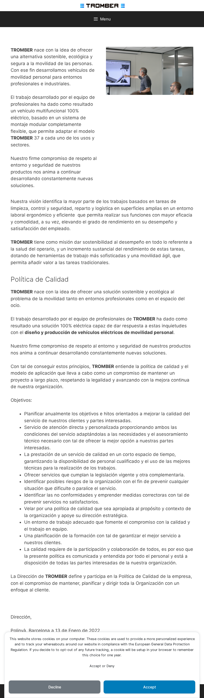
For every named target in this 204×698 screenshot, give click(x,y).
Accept (149, 687)
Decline (54, 687)
